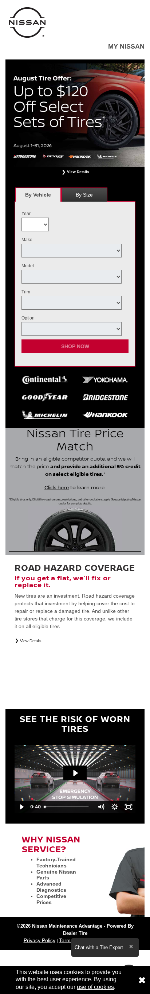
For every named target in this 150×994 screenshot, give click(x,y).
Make (26, 239)
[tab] (38, 194)
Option (28, 318)
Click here (56, 488)
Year (26, 213)
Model (27, 265)
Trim (25, 291)
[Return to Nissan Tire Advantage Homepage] (27, 22)
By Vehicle (38, 195)
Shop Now (75, 346)
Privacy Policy (39, 940)
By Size (84, 195)
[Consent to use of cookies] (142, 980)
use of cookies (95, 987)
